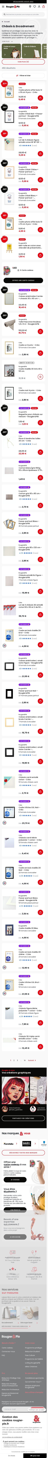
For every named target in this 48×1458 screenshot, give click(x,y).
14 (25, 1060)
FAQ (3, 1355)
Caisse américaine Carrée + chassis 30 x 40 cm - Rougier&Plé (31, 297)
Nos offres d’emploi (34, 1392)
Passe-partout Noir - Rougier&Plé (28, 692)
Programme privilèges (33, 1348)
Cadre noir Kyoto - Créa (30, 390)
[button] (30, 7)
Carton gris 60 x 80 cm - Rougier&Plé (30, 494)
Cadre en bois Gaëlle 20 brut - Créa (30, 631)
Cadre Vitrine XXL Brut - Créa (29, 983)
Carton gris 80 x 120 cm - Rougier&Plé (30, 548)
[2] (25, 146)
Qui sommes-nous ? (33, 1382)
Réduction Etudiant (32, 1351)
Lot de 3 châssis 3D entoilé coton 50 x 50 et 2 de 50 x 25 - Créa (31, 606)
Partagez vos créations (23, 1118)
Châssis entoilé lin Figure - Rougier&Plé (31, 576)
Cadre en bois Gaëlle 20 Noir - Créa (30, 869)
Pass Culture (30, 1355)
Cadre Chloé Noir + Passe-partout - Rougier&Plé (31, 115)
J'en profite (15, 1210)
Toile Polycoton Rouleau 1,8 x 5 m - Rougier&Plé (30, 323)
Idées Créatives (31, 1366)
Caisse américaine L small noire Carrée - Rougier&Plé (30, 748)
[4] (28, 146)
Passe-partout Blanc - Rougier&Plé (29, 522)
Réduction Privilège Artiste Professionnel (10, 1385)
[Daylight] (29, 1143)
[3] (27, 146)
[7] (29, 553)
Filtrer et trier (25, 75)
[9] (31, 553)
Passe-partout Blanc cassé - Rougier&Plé (28, 899)
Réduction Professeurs (10, 1389)
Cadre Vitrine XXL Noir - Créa (29, 808)
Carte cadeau (7, 1348)
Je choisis (15, 1180)
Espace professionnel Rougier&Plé (10, 1394)
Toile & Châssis (30, 46)
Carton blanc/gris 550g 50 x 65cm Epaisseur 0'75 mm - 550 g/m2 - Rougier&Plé (30, 469)
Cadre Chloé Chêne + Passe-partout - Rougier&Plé (28, 170)
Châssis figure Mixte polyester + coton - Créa (30, 1009)
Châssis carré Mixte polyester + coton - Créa (30, 839)
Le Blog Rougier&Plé (32, 1363)
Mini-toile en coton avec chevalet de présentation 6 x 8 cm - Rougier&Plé (30, 246)
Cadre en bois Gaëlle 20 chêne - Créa (30, 953)
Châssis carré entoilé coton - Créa (28, 778)
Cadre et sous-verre (10, 47)
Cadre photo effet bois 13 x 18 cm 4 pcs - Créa (30, 91)
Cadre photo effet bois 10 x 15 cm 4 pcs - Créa (30, 223)
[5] (30, 146)
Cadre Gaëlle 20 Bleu (28, 928)
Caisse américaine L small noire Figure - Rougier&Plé (31, 662)
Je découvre (15, 1237)
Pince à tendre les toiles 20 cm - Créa (29, 439)
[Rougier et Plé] (11, 1336)
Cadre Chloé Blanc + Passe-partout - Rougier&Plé (28, 197)
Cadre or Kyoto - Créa (29, 345)
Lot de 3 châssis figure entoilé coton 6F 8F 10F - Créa (30, 141)
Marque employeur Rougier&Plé (32, 1386)
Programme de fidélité (34, 1359)
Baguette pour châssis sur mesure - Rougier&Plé (31, 415)
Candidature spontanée (34, 1378)
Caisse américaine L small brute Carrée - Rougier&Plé (30, 718)
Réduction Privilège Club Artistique (11, 1379)
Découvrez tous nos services (15, 1326)
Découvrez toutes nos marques (23, 1153)
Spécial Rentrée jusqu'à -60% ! (23, 1)
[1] (23, 146)
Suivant (31, 1060)
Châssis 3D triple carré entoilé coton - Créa (29, 1037)
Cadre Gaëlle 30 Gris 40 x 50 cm (30, 370)
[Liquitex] (11, 1143)
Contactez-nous (8, 1351)
